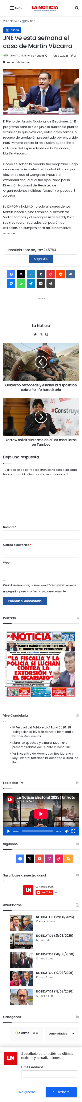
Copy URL (41, 259)
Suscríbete (61, 1092)
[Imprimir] (50, 283)
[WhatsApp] (21, 283)
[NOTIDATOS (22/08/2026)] (21, 923)
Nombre (9, 527)
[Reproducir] (9, 831)
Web (6, 563)
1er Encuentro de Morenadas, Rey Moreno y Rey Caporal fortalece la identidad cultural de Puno (45, 758)
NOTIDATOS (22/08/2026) (55, 917)
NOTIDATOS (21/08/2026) (54, 936)
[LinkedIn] (31, 274)
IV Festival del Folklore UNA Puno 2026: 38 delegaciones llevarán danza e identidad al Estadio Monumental (43, 732)
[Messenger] (11, 283)
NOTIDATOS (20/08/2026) (55, 954)
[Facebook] (11, 274)
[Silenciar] (67, 831)
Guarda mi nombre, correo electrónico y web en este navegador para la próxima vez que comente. (39, 588)
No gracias (27, 1092)
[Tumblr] (41, 274)
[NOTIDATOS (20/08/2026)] (21, 960)
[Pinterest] (50, 274)
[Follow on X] (46, 55)
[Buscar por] (77, 9)
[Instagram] (46, 334)
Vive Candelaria (15, 715)
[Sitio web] (35, 334)
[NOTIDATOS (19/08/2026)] (21, 978)
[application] (41, 814)
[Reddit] (60, 274)
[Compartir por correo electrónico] (41, 283)
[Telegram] (31, 283)
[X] (21, 274)
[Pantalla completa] (73, 831)
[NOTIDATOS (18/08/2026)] (21, 997)
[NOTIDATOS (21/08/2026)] (21, 941)
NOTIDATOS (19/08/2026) (55, 973)
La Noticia (12, 21)
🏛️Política (28, 21)
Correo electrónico (17, 545)
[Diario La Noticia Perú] (45, 8)
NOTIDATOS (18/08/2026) (55, 991)
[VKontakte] (70, 274)
